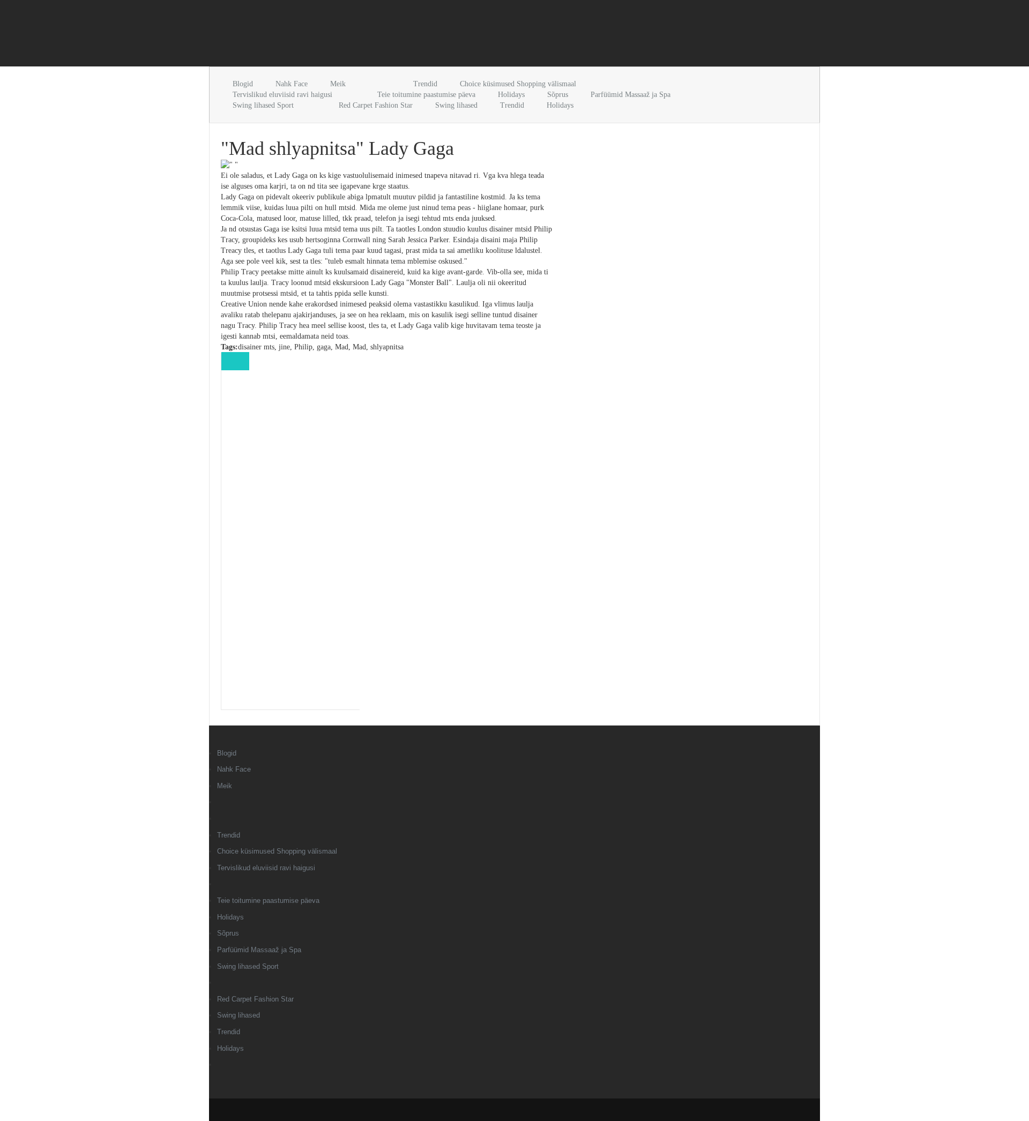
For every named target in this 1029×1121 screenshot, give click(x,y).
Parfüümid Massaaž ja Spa (630, 95)
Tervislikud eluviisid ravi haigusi (282, 95)
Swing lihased (456, 105)
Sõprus (557, 95)
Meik (338, 84)
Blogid (243, 84)
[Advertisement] (334, 35)
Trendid (425, 84)
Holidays (511, 95)
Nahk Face (291, 84)
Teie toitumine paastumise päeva (426, 95)
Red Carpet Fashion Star (376, 105)
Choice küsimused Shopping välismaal (518, 84)
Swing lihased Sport (263, 105)
